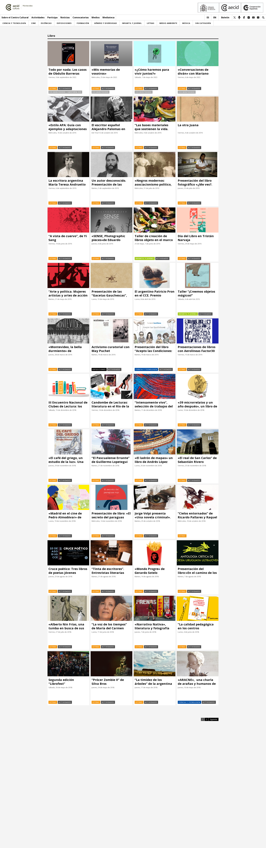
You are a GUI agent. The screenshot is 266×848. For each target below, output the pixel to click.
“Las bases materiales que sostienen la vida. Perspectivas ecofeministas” (151, 127)
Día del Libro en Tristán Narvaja (196, 238)
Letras (52, 88)
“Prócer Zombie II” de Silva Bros (108, 682)
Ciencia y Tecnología (146, 369)
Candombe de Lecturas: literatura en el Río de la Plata (110, 404)
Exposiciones (99, 369)
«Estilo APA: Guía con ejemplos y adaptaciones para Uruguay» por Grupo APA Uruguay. (68, 127)
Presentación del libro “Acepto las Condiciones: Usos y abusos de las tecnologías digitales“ (153, 349)
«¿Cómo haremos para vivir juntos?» (152, 71)
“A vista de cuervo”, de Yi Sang (67, 238)
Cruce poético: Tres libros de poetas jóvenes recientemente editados (67, 571)
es (208, 17)
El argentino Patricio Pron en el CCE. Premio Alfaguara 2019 (154, 293)
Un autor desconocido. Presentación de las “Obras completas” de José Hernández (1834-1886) (109, 182)
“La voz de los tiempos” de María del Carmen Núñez (109, 626)
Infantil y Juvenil (145, 258)
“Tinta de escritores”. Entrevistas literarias (108, 571)
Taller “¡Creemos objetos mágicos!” (196, 293)
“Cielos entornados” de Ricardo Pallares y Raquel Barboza (197, 515)
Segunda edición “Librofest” (61, 682)
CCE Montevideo (100, 92)
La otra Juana (188, 125)
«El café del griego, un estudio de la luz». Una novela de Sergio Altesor (67, 460)
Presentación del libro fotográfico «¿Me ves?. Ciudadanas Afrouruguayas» (195, 182)
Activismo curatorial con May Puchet (111, 349)
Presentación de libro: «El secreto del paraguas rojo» (111, 515)
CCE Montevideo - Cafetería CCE (65, 92)
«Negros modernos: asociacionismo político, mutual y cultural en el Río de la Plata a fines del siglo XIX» (154, 182)
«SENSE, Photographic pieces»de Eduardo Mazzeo (108, 238)
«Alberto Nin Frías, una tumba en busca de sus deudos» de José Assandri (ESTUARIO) (67, 626)
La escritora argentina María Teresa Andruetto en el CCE (67, 182)
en (214, 17)
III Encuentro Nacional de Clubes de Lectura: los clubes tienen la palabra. (67, 404)
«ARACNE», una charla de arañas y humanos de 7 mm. (197, 682)
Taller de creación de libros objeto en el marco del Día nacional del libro (154, 238)
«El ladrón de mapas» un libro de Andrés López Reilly (154, 460)
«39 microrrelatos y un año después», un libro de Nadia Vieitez (197, 404)
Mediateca (108, 17)
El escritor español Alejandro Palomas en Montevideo (108, 127)
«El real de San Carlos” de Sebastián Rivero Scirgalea (198, 460)
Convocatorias (81, 17)
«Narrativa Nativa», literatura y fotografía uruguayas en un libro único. (152, 626)
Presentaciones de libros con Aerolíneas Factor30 (196, 349)
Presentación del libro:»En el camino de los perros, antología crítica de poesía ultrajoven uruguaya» (197, 571)
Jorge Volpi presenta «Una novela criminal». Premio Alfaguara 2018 (153, 515)
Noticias (65, 17)
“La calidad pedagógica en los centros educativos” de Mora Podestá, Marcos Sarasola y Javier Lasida (197, 626)
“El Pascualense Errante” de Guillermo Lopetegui (111, 460)
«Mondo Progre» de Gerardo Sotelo (150, 571)
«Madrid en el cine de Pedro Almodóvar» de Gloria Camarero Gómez (66, 515)
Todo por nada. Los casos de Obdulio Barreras (67, 71)
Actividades (37, 17)
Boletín (225, 17)
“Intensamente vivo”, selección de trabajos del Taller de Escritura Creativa (154, 404)
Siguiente (213, 719)
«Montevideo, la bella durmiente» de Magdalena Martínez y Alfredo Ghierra (65, 349)
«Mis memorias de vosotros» (106, 71)
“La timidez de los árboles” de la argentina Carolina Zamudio (153, 682)
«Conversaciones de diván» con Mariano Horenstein (193, 71)
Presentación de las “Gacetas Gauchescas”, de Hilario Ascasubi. (109, 293)
